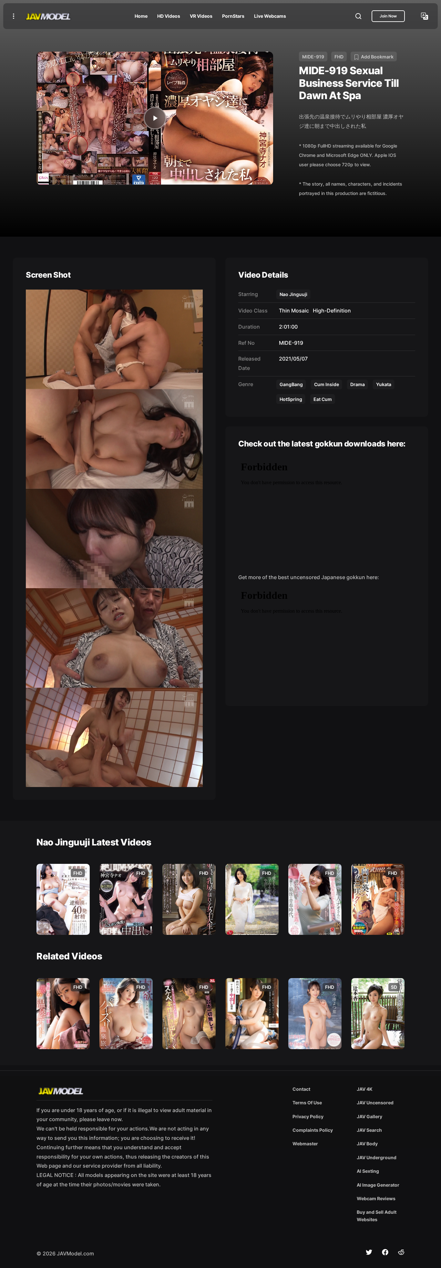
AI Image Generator (378, 1185)
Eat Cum (322, 399)
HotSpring (291, 399)
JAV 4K (365, 1089)
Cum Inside (326, 384)
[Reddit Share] (401, 1252)
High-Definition (330, 310)
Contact (301, 1089)
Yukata (383, 384)
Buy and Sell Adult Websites (376, 1215)
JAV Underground (376, 1157)
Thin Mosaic (292, 310)
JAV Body (367, 1143)
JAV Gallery (369, 1116)
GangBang (291, 384)
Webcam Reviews (376, 1198)
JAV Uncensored (375, 1102)
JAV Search (369, 1130)
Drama (357, 384)
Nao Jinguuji (293, 294)
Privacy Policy (307, 1116)
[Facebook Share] (385, 1252)
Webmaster (305, 1143)
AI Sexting (368, 1171)
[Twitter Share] (369, 1252)
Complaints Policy (312, 1130)
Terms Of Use (307, 1102)
